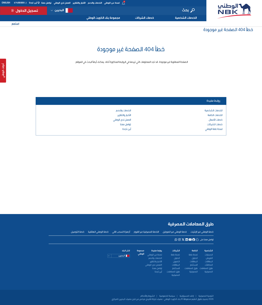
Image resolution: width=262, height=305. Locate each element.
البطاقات (209, 261)
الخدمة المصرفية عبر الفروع (146, 231)
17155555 (19, 2)
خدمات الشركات (144, 18)
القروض (209, 258)
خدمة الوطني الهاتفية (98, 231)
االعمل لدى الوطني (153, 265)
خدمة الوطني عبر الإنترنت (202, 231)
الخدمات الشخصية (186, 18)
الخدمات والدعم (95, 3)
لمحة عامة (193, 254)
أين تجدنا (33, 2)
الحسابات (209, 254)
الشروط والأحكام (147, 296)
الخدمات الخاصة (215, 115)
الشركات (176, 250)
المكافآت (209, 265)
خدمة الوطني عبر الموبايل (175, 231)
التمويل (176, 261)
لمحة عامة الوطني (213, 129)
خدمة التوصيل (77, 231)
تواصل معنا (46, 3)
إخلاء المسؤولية (186, 296)
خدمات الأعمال (215, 120)
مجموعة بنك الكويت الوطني (103, 18)
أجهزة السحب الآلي (121, 231)
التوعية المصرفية (206, 296)
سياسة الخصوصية (167, 296)
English (6, 2)
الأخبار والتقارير (79, 3)
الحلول (195, 258)
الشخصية (208, 250)
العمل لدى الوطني (62, 3)
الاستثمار (194, 265)
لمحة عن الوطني (112, 3)
